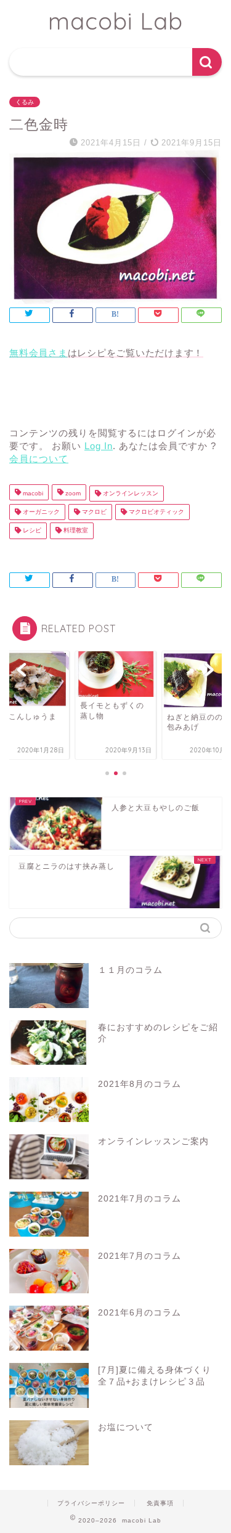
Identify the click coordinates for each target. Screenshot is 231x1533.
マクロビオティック (155, 511)
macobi (32, 493)
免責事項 (160, 1503)
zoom (72, 493)
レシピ (31, 530)
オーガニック (40, 511)
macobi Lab (115, 21)
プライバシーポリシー (91, 1503)
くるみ (24, 102)
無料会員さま (38, 353)
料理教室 (75, 530)
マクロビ (93, 511)
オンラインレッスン (129, 493)
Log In (98, 446)
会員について (38, 458)
